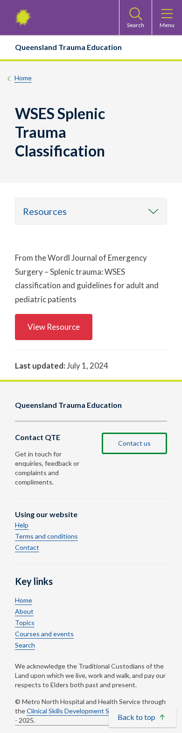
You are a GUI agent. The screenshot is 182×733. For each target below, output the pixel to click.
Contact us (134, 443)
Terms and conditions (46, 536)
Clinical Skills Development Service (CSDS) (88, 711)
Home (23, 78)
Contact (27, 547)
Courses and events (44, 634)
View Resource (54, 327)
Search (25, 645)
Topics (25, 622)
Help (21, 525)
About (24, 611)
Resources (45, 211)
